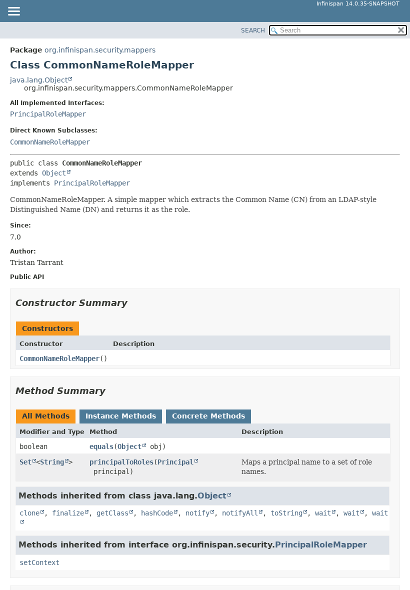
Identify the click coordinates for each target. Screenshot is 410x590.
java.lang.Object (39, 80)
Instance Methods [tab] (121, 416)
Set (26, 462)
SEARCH (253, 30)
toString (286, 513)
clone (30, 513)
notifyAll (240, 513)
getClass (112, 513)
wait (323, 513)
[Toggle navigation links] (13, 12)
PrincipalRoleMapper (48, 114)
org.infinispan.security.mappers (100, 50)
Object (54, 173)
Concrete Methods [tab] (208, 416)
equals (102, 446)
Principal (176, 462)
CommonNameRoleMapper (50, 142)
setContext (40, 562)
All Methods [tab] (46, 416)
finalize (68, 513)
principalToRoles (122, 462)
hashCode (157, 513)
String (52, 462)
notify (198, 513)
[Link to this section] (134, 303)
